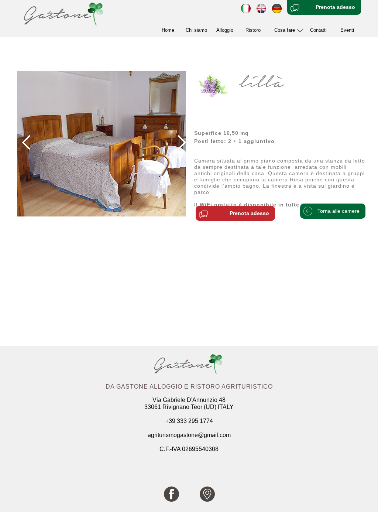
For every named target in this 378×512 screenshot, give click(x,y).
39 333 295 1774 (191, 421)
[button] (286, 30)
